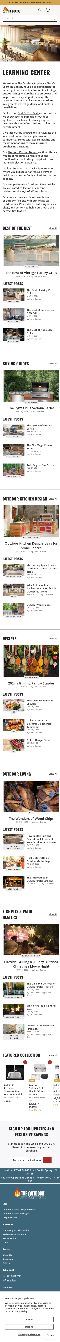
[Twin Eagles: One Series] (13, 470)
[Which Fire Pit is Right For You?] (13, 1010)
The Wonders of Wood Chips (31, 818)
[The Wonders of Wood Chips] (31, 796)
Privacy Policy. (20, 1311)
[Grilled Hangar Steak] (13, 745)
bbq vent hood (31, 537)
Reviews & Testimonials (14, 1234)
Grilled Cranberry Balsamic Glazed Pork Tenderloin (39, 723)
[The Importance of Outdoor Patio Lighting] (13, 882)
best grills (31, 267)
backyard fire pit (31, 956)
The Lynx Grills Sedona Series (31, 408)
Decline (29, 1326)
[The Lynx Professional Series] (13, 430)
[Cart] (48, 10)
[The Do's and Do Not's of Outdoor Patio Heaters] (13, 989)
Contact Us (8, 1242)
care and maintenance (14, 847)
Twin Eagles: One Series (40, 465)
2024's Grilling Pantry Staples (31, 683)
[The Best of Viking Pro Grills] (13, 294)
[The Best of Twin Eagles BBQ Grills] (13, 314)
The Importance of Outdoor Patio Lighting (40, 879)
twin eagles (13, 476)
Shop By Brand (10, 1217)
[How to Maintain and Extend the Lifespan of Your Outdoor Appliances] (13, 840)
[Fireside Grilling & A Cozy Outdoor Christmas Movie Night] (31, 939)
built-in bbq (31, 677)
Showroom (8, 1259)
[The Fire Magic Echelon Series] (13, 450)
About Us (7, 1255)
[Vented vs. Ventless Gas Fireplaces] (13, 1030)
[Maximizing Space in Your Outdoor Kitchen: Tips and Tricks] (13, 570)
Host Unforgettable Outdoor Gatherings (38, 859)
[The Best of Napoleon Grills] (13, 334)
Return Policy (9, 1238)
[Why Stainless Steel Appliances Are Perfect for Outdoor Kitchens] (13, 590)
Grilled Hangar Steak (39, 740)
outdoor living (13, 997)
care (13, 596)
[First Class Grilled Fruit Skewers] (13, 705)
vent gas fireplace (13, 1037)
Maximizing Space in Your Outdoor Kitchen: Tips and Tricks (42, 568)
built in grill (13, 437)
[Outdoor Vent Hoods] (13, 609)
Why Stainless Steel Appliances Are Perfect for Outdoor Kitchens (42, 588)
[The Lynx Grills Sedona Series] (31, 386)
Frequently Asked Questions (16, 1230)
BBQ (14, 712)
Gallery (6, 1263)
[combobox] (30, 18)
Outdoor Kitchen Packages (16, 1213)
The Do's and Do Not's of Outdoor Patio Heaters (41, 985)
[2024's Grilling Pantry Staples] (31, 661)
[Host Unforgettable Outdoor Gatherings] (13, 862)
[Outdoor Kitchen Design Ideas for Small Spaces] (31, 521)
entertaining (13, 869)
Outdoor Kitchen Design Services (19, 1209)
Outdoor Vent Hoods (38, 604)
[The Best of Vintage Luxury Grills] (31, 250)
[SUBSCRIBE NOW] (47, 1160)
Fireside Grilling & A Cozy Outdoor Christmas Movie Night (31, 964)
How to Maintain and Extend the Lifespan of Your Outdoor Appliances (41, 839)
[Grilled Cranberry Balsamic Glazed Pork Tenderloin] (13, 725)
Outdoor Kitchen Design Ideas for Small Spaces (31, 545)
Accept (29, 1319)
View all (53, 228)
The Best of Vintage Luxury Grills (31, 273)
